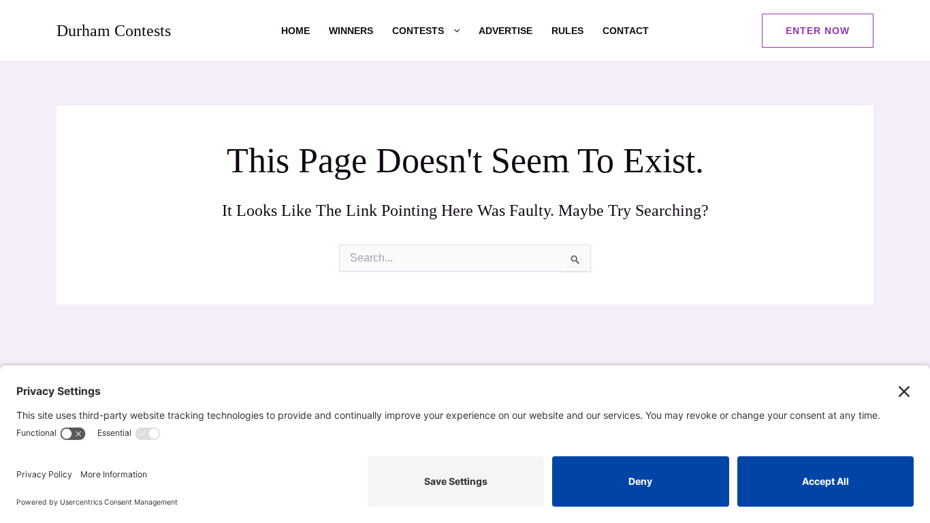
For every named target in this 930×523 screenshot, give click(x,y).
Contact (626, 30)
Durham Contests (114, 30)
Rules (567, 30)
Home (295, 30)
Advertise (505, 30)
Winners (351, 30)
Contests (418, 30)
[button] (452, 30)
